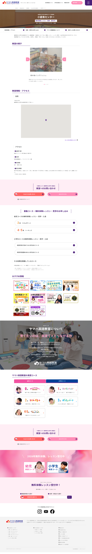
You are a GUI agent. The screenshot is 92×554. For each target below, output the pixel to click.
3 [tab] (47, 84)
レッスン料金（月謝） (13, 538)
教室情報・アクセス (10, 30)
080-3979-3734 (62, 194)
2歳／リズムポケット (13, 532)
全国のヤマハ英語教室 (64, 544)
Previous (28, 59)
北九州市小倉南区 (34, 8)
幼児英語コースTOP (12, 527)
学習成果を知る (63, 529)
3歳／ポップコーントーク (13, 534)
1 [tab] (44, 84)
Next (64, 59)
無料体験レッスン (77, 2)
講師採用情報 (62, 542)
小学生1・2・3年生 (38, 529)
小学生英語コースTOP (39, 527)
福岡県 (27, 8)
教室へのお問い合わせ (74, 30)
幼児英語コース (49, 2)
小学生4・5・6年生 (38, 531)
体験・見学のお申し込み (32, 30)
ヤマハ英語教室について (53, 30)
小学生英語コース (58, 2)
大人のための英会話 (64, 540)
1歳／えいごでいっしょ (13, 531)
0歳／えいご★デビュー (13, 529)
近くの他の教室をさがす (70, 140)
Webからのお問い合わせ (29, 194)
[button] (46, 120)
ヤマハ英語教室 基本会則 (64, 538)
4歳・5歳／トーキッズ (13, 536)
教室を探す (67, 2)
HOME (16, 8)
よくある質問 (62, 534)
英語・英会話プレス (64, 536)
